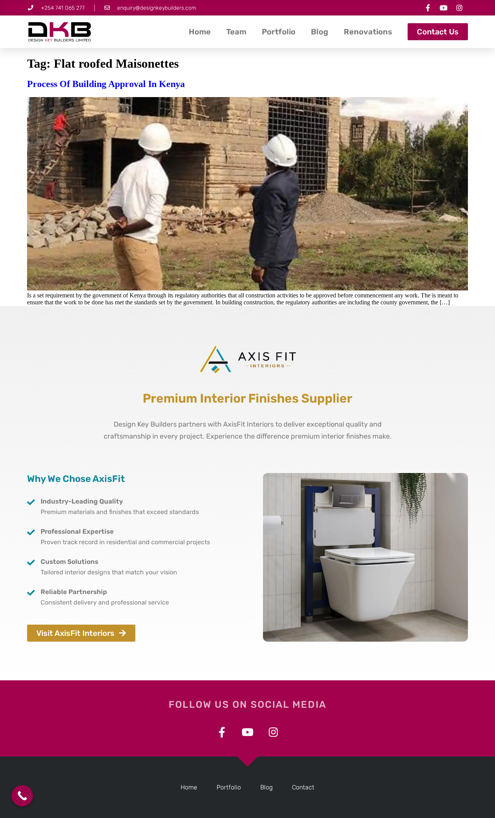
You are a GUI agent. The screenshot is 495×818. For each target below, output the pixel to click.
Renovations (368, 32)
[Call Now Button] (22, 795)
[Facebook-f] (428, 8)
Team (236, 32)
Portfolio (278, 32)
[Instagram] (459, 8)
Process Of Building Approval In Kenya (106, 84)
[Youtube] (444, 8)
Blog (319, 32)
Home (200, 32)
